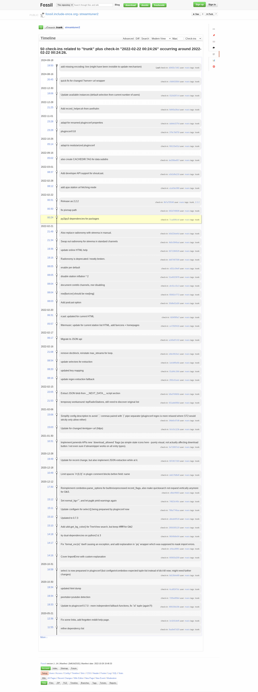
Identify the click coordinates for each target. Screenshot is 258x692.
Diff (137, 38)
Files (51, 683)
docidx (144, 5)
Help (44, 683)
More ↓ (43, 637)
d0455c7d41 (174, 68)
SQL (115, 673)
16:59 (50, 569)
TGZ (65, 683)
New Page (89, 678)
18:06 (50, 93)
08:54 (50, 360)
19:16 (50, 257)
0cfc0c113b (174, 429)
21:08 (50, 351)
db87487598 (174, 260)
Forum (74, 668)
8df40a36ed (174, 110)
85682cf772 (174, 295)
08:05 (50, 266)
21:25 (50, 107)
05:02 (50, 158)
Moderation (111, 678)
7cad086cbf (174, 220)
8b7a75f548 (169, 202)
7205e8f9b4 (174, 598)
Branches (85, 683)
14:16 (50, 555)
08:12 (50, 186)
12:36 (50, 618)
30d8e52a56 (174, 303)
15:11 (50, 508)
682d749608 (174, 211)
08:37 (50, 172)
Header (96, 673)
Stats (121, 673)
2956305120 (174, 528)
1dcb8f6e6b (174, 363)
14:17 (50, 542)
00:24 (50, 217)
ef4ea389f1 (174, 549)
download (130, 5)
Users (51, 673)
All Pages (52, 678)
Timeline (75, 673)
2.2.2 (197, 202)
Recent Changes (65, 678)
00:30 (50, 208)
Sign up (200, 4)
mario (187, 68)
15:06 (50, 414)
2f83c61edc (174, 380)
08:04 (50, 283)
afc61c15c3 (174, 286)
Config (67, 673)
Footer (103, 673)
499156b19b (174, 607)
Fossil (43, 663)
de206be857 (174, 160)
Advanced (128, 38)
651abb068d (174, 403)
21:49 (50, 231)
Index (55, 668)
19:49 (50, 459)
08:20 (50, 369)
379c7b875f (174, 132)
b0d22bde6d (174, 234)
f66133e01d (174, 146)
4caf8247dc (174, 589)
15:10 (50, 516)
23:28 (50, 121)
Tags (94, 683)
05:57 (50, 323)
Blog (117, 5)
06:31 (50, 315)
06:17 (50, 337)
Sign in (212, 4)
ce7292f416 (174, 326)
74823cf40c (174, 501)
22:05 (50, 392)
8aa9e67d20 (174, 629)
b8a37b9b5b (174, 394)
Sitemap (64, 668)
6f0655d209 (174, 558)
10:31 (50, 441)
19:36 (50, 248)
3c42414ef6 (174, 621)
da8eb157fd (174, 123)
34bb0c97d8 (174, 420)
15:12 (50, 499)
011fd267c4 (174, 96)
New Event (100, 678)
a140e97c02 (174, 340)
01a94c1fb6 (174, 371)
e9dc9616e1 (174, 354)
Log (109, 673)
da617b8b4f (174, 475)
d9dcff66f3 (174, 493)
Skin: (83, 673)
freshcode (159, 5)
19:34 (50, 587)
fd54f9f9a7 (174, 317)
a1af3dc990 (174, 188)
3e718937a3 (174, 447)
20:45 (50, 79)
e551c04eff (174, 268)
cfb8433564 (174, 81)
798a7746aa (174, 510)
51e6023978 (174, 277)
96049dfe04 (174, 536)
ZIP (58, 683)
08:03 (50, 301)
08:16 (50, 378)
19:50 (50, 65)
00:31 (50, 200)
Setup (44, 673)
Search (145, 38)
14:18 (50, 534)
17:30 (50, 486)
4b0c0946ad (174, 242)
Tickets (103, 683)
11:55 (50, 627)
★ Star (196, 14)
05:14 (50, 144)
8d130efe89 (174, 575)
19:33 (50, 604)
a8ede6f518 (174, 519)
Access (59, 673)
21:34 (50, 240)
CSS (89, 673)
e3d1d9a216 (174, 174)
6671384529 (174, 251)
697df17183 (174, 461)
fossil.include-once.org (62, 14)
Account (45, 668)
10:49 (50, 472)
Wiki (44, 678)
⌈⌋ (41, 27)
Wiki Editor (78, 678)
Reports (113, 683)
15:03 (50, 427)
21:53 (50, 400)
